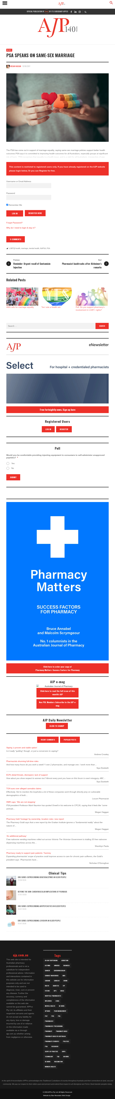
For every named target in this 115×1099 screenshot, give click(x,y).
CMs (63, 976)
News (9, 50)
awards (56, 965)
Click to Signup (57, 725)
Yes (13, 463)
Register (64, 429)
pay (46, 1016)
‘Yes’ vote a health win (51, 307)
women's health (50, 1067)
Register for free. (47, 171)
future (47, 991)
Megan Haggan (15, 66)
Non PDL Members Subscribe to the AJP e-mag (57, 704)
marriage (24, 248)
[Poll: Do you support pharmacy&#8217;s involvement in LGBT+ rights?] (92, 296)
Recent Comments (48, 739)
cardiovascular (59, 970)
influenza (48, 1001)
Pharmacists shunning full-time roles (22, 761)
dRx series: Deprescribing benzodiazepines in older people (42, 877)
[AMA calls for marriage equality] (22, 296)
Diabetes (56, 986)
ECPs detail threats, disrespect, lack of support (27, 775)
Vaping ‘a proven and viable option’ (21, 747)
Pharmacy (48, 1031)
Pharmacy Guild (61, 1031)
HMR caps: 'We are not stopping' (20, 802)
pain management (60, 1011)
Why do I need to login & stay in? (20, 228)
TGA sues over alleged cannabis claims (23, 788)
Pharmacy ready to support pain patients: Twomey (28, 853)
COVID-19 (56, 981)
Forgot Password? (14, 223)
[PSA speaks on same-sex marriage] (57, 107)
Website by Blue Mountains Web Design (56, 1095)
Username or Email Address (18, 181)
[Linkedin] (75, 12)
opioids (47, 1011)
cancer (47, 970)
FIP (64, 986)
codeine (47, 981)
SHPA (63, 1051)
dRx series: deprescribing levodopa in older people (39, 920)
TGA (58, 1056)
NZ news (61, 1006)
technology (49, 1056)
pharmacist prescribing (54, 1026)
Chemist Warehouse (51, 976)
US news (47, 1062)
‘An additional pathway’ (16, 836)
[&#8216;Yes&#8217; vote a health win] (57, 296)
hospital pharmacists (53, 996)
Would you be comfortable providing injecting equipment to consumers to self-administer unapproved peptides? (55, 456)
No (12, 468)
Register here (35, 213)
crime (65, 981)
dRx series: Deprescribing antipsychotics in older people (42, 906)
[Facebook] (71, 12)
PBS (52, 1016)
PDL (59, 1016)
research (54, 1046)
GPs (55, 991)
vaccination (58, 1062)
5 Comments (15, 239)
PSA (48, 248)
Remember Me (15, 205)
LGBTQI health (14, 248)
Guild (62, 991)
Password (10, 193)
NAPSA (43, 248)
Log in (48, 429)
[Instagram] (80, 12)
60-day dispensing (51, 960)
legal (57, 1001)
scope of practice (51, 1051)
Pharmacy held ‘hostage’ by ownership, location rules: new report (35, 819)
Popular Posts (70, 739)
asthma (47, 965)
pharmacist (49, 1021)
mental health (34, 248)
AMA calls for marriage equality (20, 307)
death (47, 986)
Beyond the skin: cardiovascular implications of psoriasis (42, 891)
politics (66, 1041)
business (66, 965)
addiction (64, 960)
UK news (66, 1056)
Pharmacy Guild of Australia (55, 1036)
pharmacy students (52, 1041)
